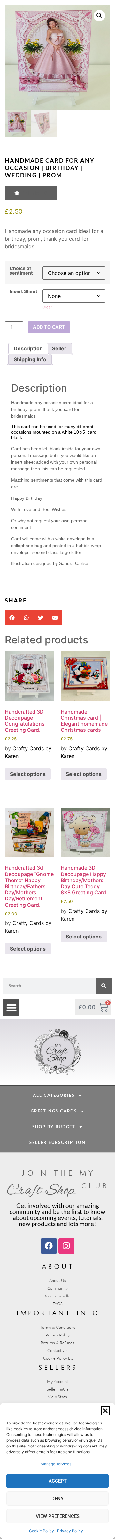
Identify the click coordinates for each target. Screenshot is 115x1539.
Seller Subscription (57, 1142)
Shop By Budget (54, 1126)
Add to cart (49, 327)
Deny (57, 1499)
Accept (58, 1481)
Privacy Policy (70, 1530)
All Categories (54, 1095)
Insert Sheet (23, 291)
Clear (47, 307)
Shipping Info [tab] (30, 359)
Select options (28, 774)
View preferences (58, 1516)
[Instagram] (66, 1246)
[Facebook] (49, 1246)
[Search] (104, 986)
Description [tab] (28, 348)
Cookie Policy (41, 1530)
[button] (105, 1410)
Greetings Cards (54, 1110)
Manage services (56, 1464)
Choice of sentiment (21, 270)
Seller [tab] (59, 348)
